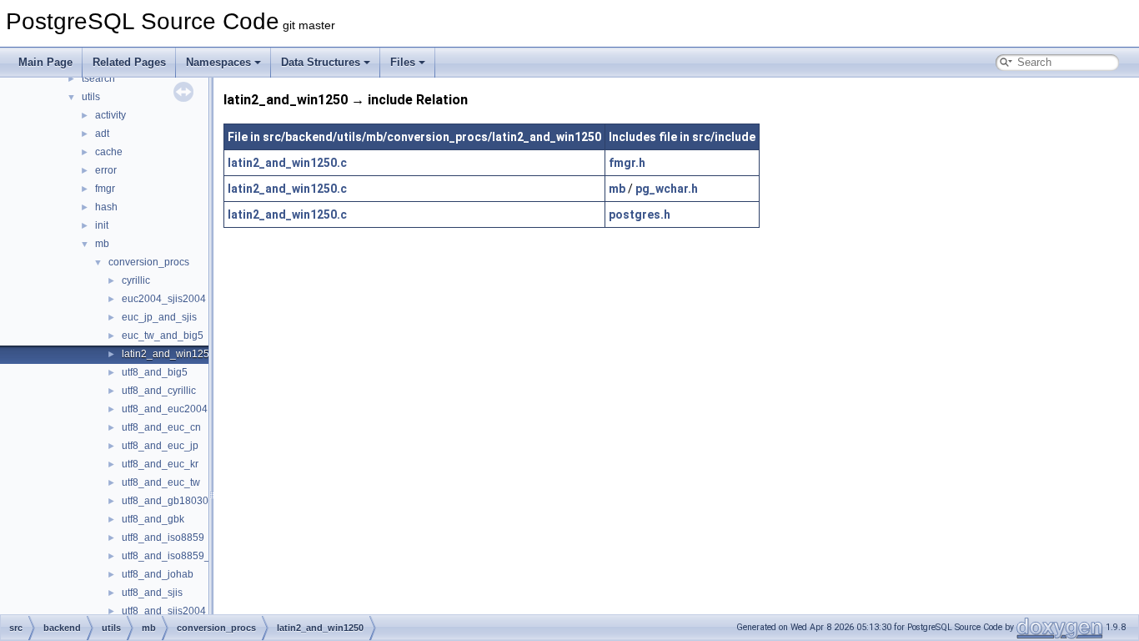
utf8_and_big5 (155, 372)
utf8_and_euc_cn (161, 427)
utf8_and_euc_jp (160, 446)
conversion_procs (148, 262)
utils (91, 97)
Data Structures (320, 62)
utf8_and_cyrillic (159, 390)
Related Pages (129, 62)
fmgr (105, 188)
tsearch (98, 78)
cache (109, 152)
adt (102, 133)
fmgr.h (627, 162)
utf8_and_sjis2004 (164, 611)
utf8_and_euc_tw (161, 482)
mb (102, 244)
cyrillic (136, 280)
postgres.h (639, 214)
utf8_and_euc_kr (160, 464)
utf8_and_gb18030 (165, 501)
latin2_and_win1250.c (287, 162)
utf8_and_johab (157, 574)
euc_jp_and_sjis (159, 317)
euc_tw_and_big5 (162, 335)
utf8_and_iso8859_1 (169, 556)
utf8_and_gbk (153, 519)
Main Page (45, 62)
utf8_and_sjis (152, 592)
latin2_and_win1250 (168, 354)
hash (106, 207)
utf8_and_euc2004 (165, 409)
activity (110, 115)
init (101, 225)
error (106, 170)
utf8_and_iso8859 (163, 537)
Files (402, 62)
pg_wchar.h (666, 188)
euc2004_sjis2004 (164, 299)
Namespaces (218, 62)
